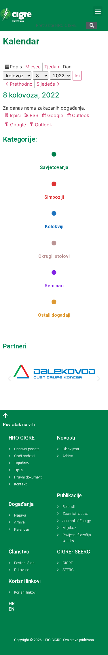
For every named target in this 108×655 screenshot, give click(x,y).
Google (56, 115)
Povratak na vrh (19, 424)
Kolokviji (54, 226)
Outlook (81, 115)
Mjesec (33, 67)
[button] (98, 11)
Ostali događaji (54, 315)
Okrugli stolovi (54, 256)
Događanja (21, 504)
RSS (34, 115)
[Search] (91, 25)
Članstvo (19, 552)
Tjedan (51, 67)
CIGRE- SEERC (73, 552)
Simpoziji (54, 197)
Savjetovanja (54, 167)
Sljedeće (46, 84)
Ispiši (16, 115)
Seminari (54, 285)
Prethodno (21, 84)
